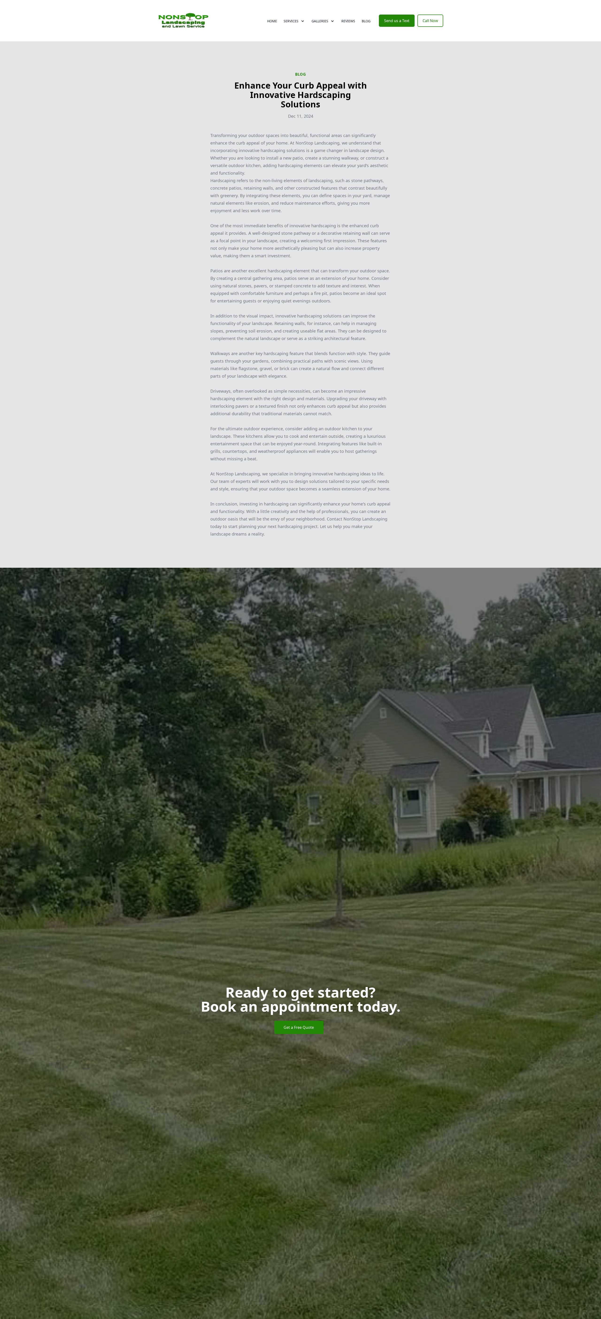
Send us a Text (396, 20)
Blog (366, 21)
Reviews (348, 21)
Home (272, 21)
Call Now (430, 20)
